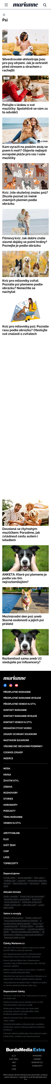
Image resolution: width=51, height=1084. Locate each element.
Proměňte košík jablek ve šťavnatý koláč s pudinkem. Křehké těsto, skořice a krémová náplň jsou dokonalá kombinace (24, 1027)
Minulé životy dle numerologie (32, 896)
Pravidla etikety (9, 878)
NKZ (14, 1062)
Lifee (6, 857)
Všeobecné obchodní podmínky (23, 746)
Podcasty (9, 811)
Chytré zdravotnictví (12, 902)
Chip (6, 851)
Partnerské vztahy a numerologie (17, 899)
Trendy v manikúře (10, 896)
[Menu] (6, 5)
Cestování (21, 881)
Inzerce (8, 758)
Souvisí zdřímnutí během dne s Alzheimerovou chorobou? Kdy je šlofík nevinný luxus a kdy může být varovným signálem (24, 963)
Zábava (7, 786)
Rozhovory (10, 792)
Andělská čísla (9, 881)
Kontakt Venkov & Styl (17, 722)
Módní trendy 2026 (19, 883)
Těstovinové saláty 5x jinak (14, 937)
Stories (8, 798)
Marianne (37, 1056)
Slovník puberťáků (25, 878)
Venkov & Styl (12, 823)
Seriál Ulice (36, 899)
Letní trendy (34, 883)
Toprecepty (10, 863)
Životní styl (11, 780)
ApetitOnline (11, 833)
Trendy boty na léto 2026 (31, 902)
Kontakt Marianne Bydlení (20, 716)
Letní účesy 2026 (29, 905)
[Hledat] (45, 4)
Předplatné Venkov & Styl (19, 704)
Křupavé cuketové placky (13, 918)
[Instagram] (10, 685)
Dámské (37, 1059)
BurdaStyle (37, 1062)
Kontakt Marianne (15, 710)
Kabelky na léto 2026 (12, 905)
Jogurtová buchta (11, 926)
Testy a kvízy (39, 878)
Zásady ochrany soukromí (20, 734)
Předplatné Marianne (17, 692)
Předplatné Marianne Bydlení (22, 698)
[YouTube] (16, 685)
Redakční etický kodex (17, 728)
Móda (6, 768)
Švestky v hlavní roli (33, 918)
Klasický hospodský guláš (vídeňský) (25, 932)
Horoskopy (10, 805)
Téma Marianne (13, 817)
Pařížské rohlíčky (26, 926)
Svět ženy (9, 845)
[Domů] (25, 4)
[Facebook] (5, 685)
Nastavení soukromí (16, 740)
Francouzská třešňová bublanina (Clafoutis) (21, 921)
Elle (6, 839)
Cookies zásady (13, 752)
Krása (7, 774)
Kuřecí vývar (37, 923)
